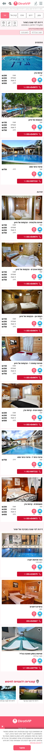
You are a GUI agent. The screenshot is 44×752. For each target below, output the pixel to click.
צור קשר (22, 728)
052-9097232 (32, 181)
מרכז (22, 15)
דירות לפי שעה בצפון (32, 9)
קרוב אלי (13, 15)
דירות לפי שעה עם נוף (30, 701)
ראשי (40, 9)
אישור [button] (22, 747)
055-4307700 (32, 668)
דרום (30, 15)
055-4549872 (32, 87)
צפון (39, 15)
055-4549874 (32, 134)
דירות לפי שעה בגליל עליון (17, 9)
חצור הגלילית (37, 32)
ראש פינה (24, 32)
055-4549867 (32, 621)
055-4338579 (32, 574)
